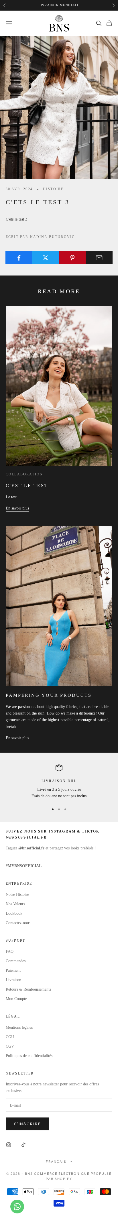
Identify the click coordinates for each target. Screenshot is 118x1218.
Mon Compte (16, 999)
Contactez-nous (18, 923)
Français (56, 1162)
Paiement (13, 970)
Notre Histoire (17, 894)
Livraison (13, 980)
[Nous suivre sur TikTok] (23, 1145)
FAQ (9, 951)
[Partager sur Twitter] (45, 257)
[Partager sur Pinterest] (72, 257)
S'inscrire (27, 1123)
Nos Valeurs (15, 904)
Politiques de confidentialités (29, 1056)
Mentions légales (19, 1027)
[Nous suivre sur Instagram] (8, 1145)
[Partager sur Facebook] (19, 257)
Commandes (15, 961)
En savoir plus (17, 508)
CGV (10, 1046)
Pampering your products (49, 695)
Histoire (53, 189)
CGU (10, 1037)
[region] (59, 782)
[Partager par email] (99, 257)
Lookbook (14, 913)
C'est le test (27, 485)
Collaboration (24, 474)
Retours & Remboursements (28, 989)
